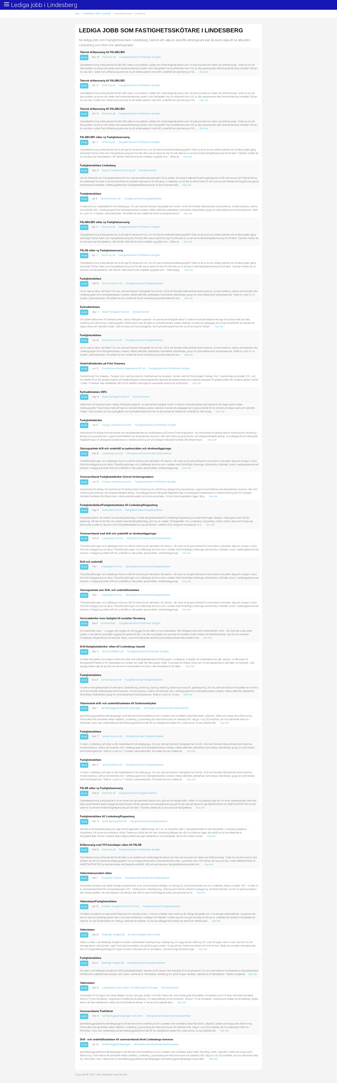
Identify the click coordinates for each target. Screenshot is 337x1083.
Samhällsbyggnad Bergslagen (116, 1044)
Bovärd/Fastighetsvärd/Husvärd (144, 934)
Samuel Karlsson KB (110, 198)
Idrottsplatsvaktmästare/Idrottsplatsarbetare (149, 453)
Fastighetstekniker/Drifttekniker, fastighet (140, 57)
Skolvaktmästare (169, 987)
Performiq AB (109, 57)
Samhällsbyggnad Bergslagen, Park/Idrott (122, 1016)
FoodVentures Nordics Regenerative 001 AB (123, 368)
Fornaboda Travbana (111, 878)
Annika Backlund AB (111, 510)
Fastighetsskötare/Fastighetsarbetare (143, 198)
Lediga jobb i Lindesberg (44, 5)
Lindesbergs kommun (112, 453)
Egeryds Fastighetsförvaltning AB (118, 170)
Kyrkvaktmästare (140, 312)
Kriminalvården (108, 623)
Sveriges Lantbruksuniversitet (116, 425)
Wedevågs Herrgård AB (113, 934)
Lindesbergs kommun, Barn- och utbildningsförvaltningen (130, 987)
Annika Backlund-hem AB (114, 821)
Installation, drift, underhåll (97, 13)
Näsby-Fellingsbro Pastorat (115, 312)
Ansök (84, 57)
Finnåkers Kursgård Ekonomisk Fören (120, 906)
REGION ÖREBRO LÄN (113, 651)
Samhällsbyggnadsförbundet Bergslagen (121, 708)
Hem (77, 13)
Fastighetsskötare (147, 170)
